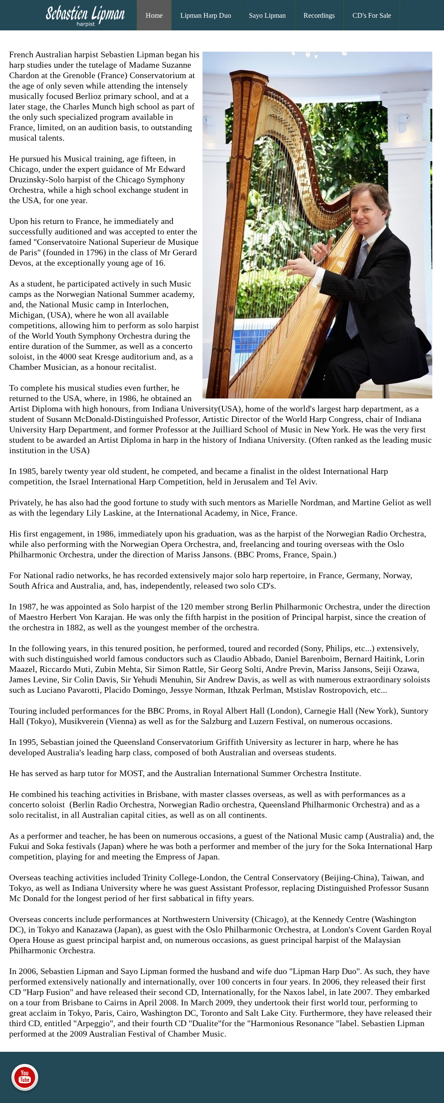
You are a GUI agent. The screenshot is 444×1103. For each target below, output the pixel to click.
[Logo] (85, 26)
